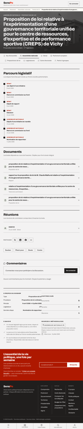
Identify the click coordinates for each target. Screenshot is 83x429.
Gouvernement (46, 396)
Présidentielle (45, 403)
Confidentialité (73, 409)
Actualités (44, 407)
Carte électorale (60, 393)
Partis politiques (73, 396)
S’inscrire (73, 365)
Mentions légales (71, 405)
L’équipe (71, 393)
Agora (43, 411)
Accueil (5, 9)
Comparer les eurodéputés (59, 397)
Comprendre (45, 389)
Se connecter (73, 4)
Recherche (58, 389)
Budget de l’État (60, 402)
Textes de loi (36, 9)
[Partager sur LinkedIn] (20, 240)
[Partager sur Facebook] (26, 240)
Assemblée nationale (24, 9)
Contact (71, 400)
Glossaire (71, 413)
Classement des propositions (60, 407)
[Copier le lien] (31, 240)
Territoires (44, 400)
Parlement (13, 9)
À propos (71, 389)
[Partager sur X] (15, 240)
